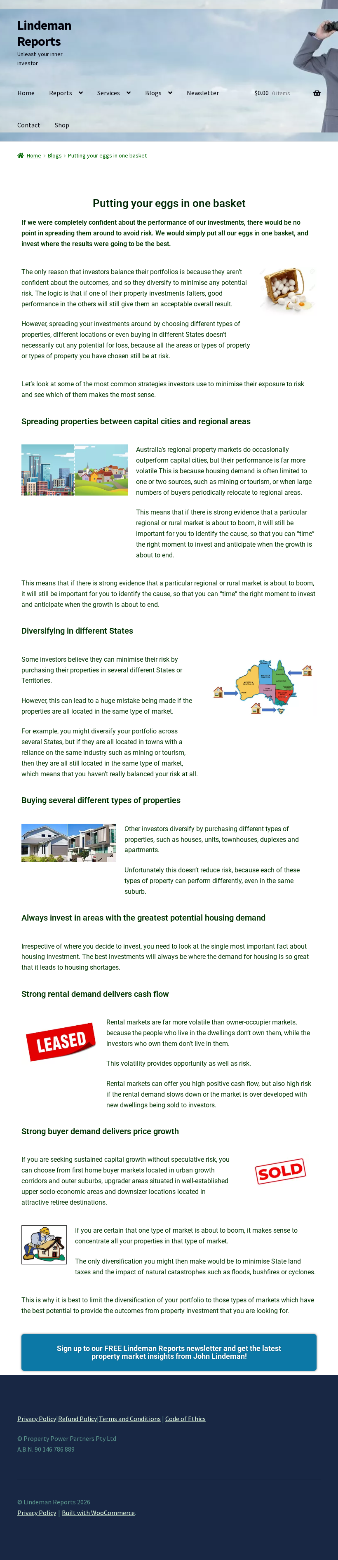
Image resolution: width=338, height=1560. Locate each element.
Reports (60, 93)
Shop (62, 125)
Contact (28, 125)
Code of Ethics (185, 1418)
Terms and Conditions (130, 1418)
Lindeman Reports (44, 33)
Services (108, 93)
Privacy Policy (36, 1418)
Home (26, 93)
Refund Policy (77, 1418)
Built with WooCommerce (98, 1512)
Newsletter (203, 93)
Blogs (153, 93)
